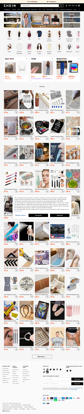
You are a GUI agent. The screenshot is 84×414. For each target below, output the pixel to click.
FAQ (24, 381)
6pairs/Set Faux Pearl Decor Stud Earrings (42, 347)
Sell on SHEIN (16, 383)
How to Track (15, 377)
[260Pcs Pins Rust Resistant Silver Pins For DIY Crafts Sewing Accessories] (57, 99)
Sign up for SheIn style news (51, 376)
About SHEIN (5, 368)
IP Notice (16, 408)
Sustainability (5, 370)
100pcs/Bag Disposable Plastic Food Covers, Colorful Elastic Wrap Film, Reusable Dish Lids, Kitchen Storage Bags (11, 136)
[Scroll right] (79, 9)
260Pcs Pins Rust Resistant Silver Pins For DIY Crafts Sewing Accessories (57, 110)
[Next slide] (61, 19)
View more (41, 356)
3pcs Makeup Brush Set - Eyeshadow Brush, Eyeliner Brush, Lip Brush (11, 347)
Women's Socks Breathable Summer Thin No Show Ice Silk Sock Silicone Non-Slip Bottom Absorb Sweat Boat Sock (73, 136)
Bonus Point (25, 373)
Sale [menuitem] (19, 9)
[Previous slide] (23, 19)
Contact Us (25, 369)
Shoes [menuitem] (56, 9)
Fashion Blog (5, 382)
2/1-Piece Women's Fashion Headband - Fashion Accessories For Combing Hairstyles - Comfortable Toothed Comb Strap (26, 321)
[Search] (61, 5)
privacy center (74, 389)
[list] (54, 370)
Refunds (14, 373)
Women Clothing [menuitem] (25, 9)
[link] (21, 1)
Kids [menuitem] (40, 9)
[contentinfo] (63, 399)
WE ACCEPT (46, 395)
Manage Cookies (27, 404)
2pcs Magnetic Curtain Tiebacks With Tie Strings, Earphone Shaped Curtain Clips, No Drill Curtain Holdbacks (11, 294)
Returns (14, 371)
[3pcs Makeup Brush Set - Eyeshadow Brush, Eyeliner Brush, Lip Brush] (11, 336)
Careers (4, 376)
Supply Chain (5, 374)
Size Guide (15, 379)
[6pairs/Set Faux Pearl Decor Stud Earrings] (42, 336)
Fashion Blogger (6, 372)
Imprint (28, 408)
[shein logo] (10, 5)
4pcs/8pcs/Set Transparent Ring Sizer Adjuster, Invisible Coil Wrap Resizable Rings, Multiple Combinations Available (26, 347)
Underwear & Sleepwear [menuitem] (66, 9)
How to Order (15, 375)
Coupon (24, 377)
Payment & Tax (26, 371)
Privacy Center (5, 404)
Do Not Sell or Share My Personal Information (12, 406)
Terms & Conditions (28, 406)
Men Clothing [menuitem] (50, 9)
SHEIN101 (4, 380)
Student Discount (6, 378)
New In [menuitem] (14, 9)
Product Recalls (26, 375)
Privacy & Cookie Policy (74, 388)
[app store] (67, 371)
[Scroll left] (77, 9)
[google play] (70, 371)
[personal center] (66, 6)
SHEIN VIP (15, 381)
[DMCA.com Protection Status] (48, 403)
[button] (76, 6)
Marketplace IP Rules (7, 408)
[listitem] (11, 102)
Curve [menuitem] (43, 9)
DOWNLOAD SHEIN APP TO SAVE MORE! (74, 367)
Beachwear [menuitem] (34, 9)
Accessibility (22, 408)
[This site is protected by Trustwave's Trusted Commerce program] (44, 403)
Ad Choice (33, 408)
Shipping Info (15, 369)
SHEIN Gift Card (26, 379)
